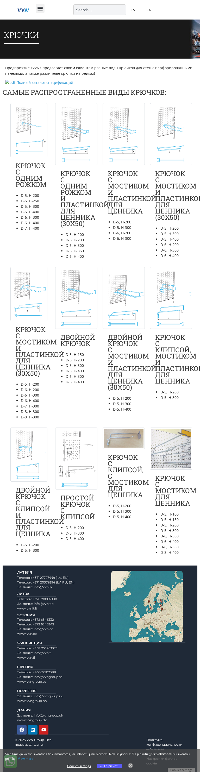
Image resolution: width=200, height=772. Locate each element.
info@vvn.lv (43, 587)
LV (133, 10)
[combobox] (99, 9)
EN (149, 10)
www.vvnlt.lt (27, 608)
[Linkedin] (33, 730)
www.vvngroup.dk (32, 720)
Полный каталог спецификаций (44, 82)
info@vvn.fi (42, 653)
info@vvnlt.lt (44, 604)
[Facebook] (22, 730)
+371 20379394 (44, 582)
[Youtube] (43, 730)
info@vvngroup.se (48, 677)
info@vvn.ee (43, 629)
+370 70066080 (45, 599)
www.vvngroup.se (31, 681)
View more (25, 758)
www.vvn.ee (27, 634)
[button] (40, 8)
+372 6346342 (43, 624)
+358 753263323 (45, 648)
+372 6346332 (43, 620)
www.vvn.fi (26, 658)
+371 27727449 (44, 578)
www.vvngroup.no (32, 701)
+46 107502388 (44, 672)
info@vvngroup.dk (48, 715)
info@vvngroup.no (48, 696)
